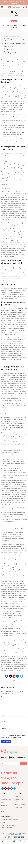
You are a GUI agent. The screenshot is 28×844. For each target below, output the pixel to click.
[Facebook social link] (6, 676)
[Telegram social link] (21, 676)
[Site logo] (14, 7)
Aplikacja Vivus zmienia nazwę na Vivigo (14, 43)
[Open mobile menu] (2, 7)
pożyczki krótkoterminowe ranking (10, 68)
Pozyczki (16, 15)
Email (3, 722)
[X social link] (10, 676)
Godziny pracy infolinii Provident (12, 36)
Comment (4, 697)
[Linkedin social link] (17, 676)
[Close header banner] (26, 2)
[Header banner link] (11, 2)
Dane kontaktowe (8, 46)
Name (3, 715)
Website (3, 728)
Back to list (14, 681)
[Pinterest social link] (14, 676)
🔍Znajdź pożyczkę (9, 49)
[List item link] (7, 796)
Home (11, 15)
